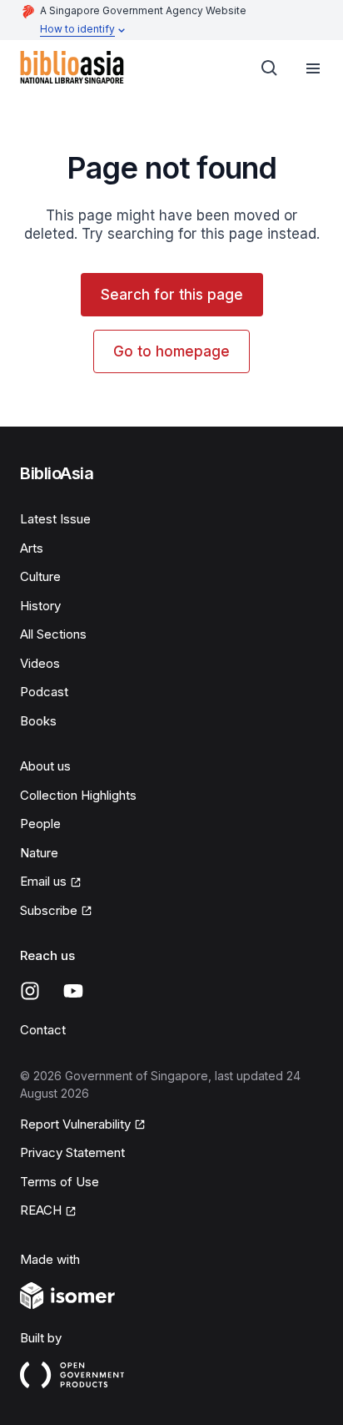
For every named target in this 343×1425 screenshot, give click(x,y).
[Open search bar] (270, 68)
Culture (40, 576)
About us (45, 766)
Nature (39, 853)
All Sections (53, 634)
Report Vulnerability (75, 1124)
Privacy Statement (72, 1152)
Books (38, 721)
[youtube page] (73, 991)
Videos (40, 663)
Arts (31, 548)
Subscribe (48, 910)
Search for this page (172, 294)
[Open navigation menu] (313, 68)
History (40, 606)
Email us (43, 881)
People (40, 823)
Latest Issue (55, 519)
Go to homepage (171, 351)
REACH (41, 1210)
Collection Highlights (78, 795)
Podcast (44, 692)
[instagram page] (30, 991)
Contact (43, 1030)
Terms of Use (59, 1182)
